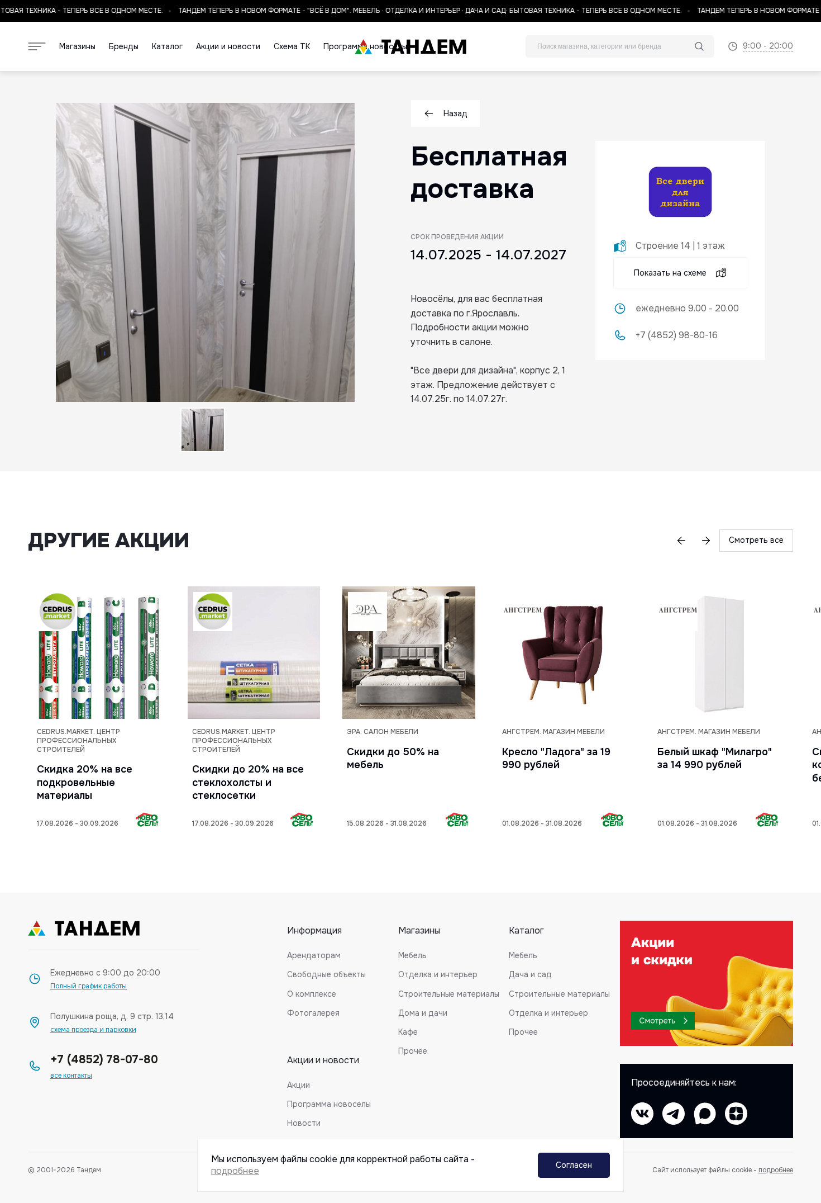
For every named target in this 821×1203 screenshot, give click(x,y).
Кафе (408, 1032)
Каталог (167, 46)
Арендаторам (314, 955)
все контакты (71, 1076)
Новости (304, 1123)
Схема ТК (292, 46)
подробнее (775, 1170)
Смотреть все (756, 540)
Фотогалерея (313, 1013)
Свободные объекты (326, 974)
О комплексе (311, 994)
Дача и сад (530, 974)
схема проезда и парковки (93, 1030)
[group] (99, 709)
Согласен (574, 1165)
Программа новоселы (329, 1104)
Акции (298, 1085)
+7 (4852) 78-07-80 (104, 1060)
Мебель (412, 955)
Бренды (124, 46)
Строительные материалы (448, 994)
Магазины (77, 46)
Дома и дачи (422, 1013)
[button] (681, 540)
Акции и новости (228, 46)
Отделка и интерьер (438, 974)
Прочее (412, 1051)
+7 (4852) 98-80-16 (677, 335)
